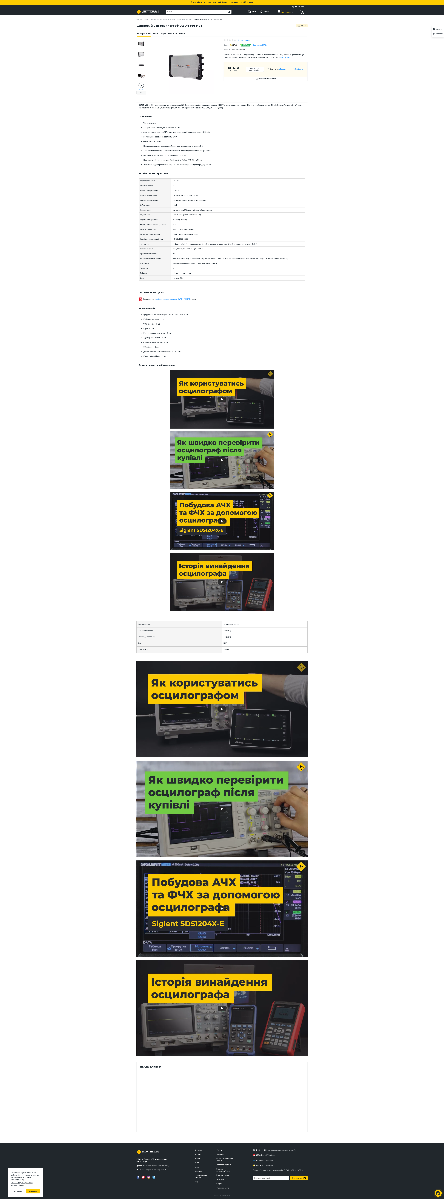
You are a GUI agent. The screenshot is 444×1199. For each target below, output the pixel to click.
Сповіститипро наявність (255, 69)
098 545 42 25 (261, 1160)
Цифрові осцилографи (184, 19)
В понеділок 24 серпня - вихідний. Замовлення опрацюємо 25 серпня (222, 2)
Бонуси (219, 1184)
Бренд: (226, 45)
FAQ (196, 1182)
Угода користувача (223, 1165)
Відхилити (18, 1191)
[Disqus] (222, 1099)
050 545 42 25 (261, 1155)
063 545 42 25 (261, 1165)
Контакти (198, 1150)
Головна (139, 19)
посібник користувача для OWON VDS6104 (173, 299)
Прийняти (33, 1191)
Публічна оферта (222, 1175)
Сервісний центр (222, 1188)
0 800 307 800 (261, 1150)
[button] (141, 92)
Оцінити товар (244, 40)
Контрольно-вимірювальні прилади (163, 19)
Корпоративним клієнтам (267, 78)
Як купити (220, 1179)
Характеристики (169, 33)
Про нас (197, 1154)
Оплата (219, 1150)
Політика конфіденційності (223, 1170)
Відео (182, 33)
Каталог (146, 19)
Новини (197, 1158)
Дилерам (198, 1171)
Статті (254, 12)
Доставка (220, 1154)
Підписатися (297, 1178)
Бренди (266, 12)
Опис (155, 33)
